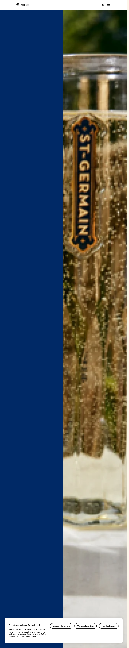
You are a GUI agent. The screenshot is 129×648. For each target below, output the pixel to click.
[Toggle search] (103, 5)
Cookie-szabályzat (27, 636)
